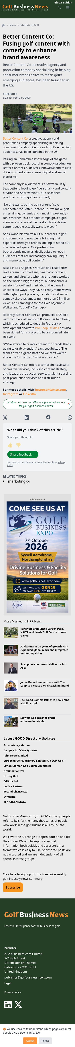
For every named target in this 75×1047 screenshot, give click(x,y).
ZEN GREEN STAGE (15, 802)
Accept (30, 1040)
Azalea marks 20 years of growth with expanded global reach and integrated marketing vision (44, 650)
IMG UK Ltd (11, 781)
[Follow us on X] (18, 1004)
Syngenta (9, 796)
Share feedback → (22, 454)
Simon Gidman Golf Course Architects (27, 766)
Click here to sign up (17, 874)
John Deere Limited (16, 755)
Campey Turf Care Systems (20, 750)
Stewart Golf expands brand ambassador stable (38, 719)
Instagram (10, 394)
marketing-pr (19, 481)
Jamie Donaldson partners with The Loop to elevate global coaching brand (44, 683)
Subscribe (13, 887)
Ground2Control (14, 771)
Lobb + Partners (14, 786)
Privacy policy (12, 992)
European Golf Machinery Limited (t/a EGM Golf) (34, 760)
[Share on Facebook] (48, 417)
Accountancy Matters (17, 745)
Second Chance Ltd (15, 791)
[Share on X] (5, 417)
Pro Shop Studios (47, 328)
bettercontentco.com (50, 390)
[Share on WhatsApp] (70, 417)
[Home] (3, 25)
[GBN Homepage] (25, 7)
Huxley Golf (11, 776)
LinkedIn (29, 394)
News (12, 25)
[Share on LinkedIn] (27, 417)
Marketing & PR (30, 25)
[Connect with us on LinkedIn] (8, 1004)
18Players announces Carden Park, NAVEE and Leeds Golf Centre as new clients (43, 632)
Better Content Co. (15, 138)
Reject (45, 1040)
